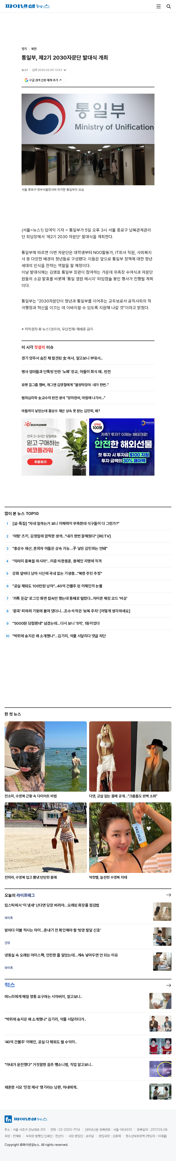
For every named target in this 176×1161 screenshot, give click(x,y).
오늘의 (20, 895)
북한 (34, 49)
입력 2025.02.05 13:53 (47, 70)
